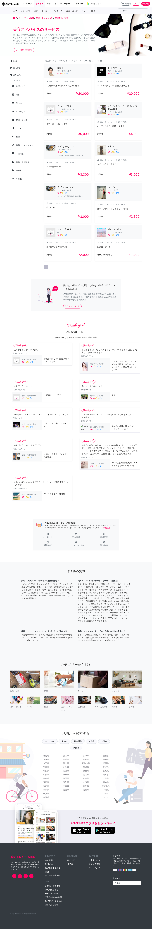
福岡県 (106, 763)
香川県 (86, 790)
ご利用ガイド (94, 860)
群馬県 (46, 790)
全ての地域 (50, 741)
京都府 (76, 748)
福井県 (66, 763)
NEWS (70, 864)
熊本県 (106, 775)
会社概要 (49, 860)
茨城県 (46, 782)
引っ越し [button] (45, 11)
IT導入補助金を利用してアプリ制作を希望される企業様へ (53, 901)
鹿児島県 (106, 786)
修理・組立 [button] (25, 11)
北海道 (46, 756)
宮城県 (46, 767)
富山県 (66, 756)
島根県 (86, 771)
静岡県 (66, 778)
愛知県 (66, 782)
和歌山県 (86, 763)
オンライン (106, 797)
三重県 (66, 786)
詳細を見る (106, 528)
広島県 (86, 778)
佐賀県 (106, 767)
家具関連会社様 (51, 890)
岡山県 (86, 775)
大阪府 (104, 741)
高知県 (106, 759)
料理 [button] (93, 11)
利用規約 (49, 864)
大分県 (106, 778)
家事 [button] (36, 11)
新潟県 (46, 797)
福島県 (46, 778)
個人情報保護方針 (52, 875)
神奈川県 (78, 741)
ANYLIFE (71, 860)
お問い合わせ (94, 868)
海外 (106, 794)
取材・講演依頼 (51, 893)
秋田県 (46, 771)
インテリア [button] (57, 11)
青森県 (46, 759)
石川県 (66, 759)
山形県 (46, 775)
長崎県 (106, 771)
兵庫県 (86, 756)
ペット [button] (84, 11)
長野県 (66, 771)
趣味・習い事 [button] (72, 11)
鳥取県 (86, 767)
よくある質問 (94, 864)
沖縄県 (106, 790)
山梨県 (66, 767)
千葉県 (46, 794)
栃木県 (46, 786)
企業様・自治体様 (52, 886)
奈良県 (86, 759)
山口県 (86, 782)
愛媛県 (106, 756)
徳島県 (86, 786)
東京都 (64, 741)
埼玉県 (91, 741)
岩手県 (46, 763)
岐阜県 (66, 775)
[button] (126, 4)
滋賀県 (66, 790)
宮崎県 (106, 782)
